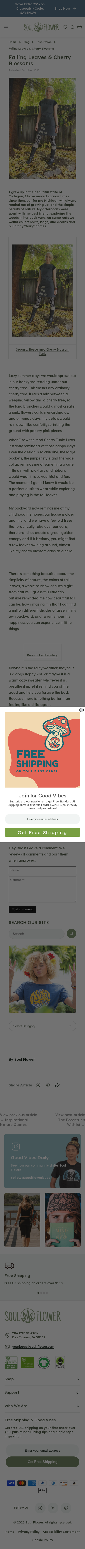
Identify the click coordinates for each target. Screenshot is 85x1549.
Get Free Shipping (42, 832)
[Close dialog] (81, 710)
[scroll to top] (78, 1541)
